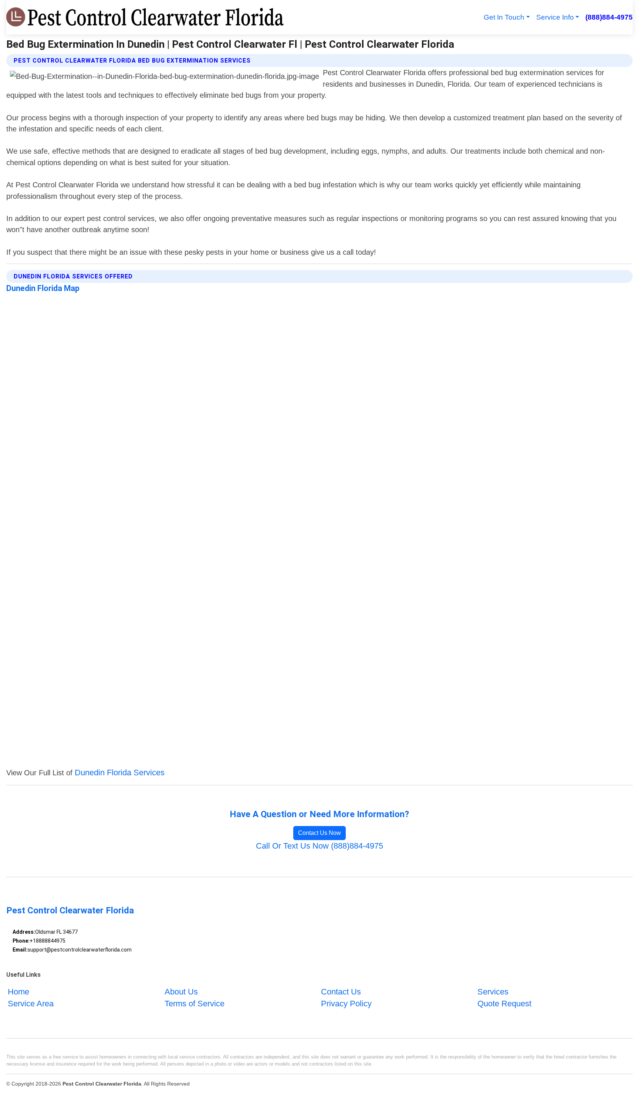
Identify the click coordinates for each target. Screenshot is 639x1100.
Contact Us (341, 991)
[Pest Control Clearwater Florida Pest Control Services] (145, 17)
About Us (181, 991)
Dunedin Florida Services (120, 772)
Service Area (31, 1003)
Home (18, 991)
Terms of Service (194, 1003)
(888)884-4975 (608, 17)
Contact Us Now (319, 833)
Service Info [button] (555, 17)
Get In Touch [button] (504, 17)
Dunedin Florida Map (43, 288)
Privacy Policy (346, 1003)
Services (492, 991)
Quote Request (504, 1003)
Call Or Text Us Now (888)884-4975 (319, 845)
